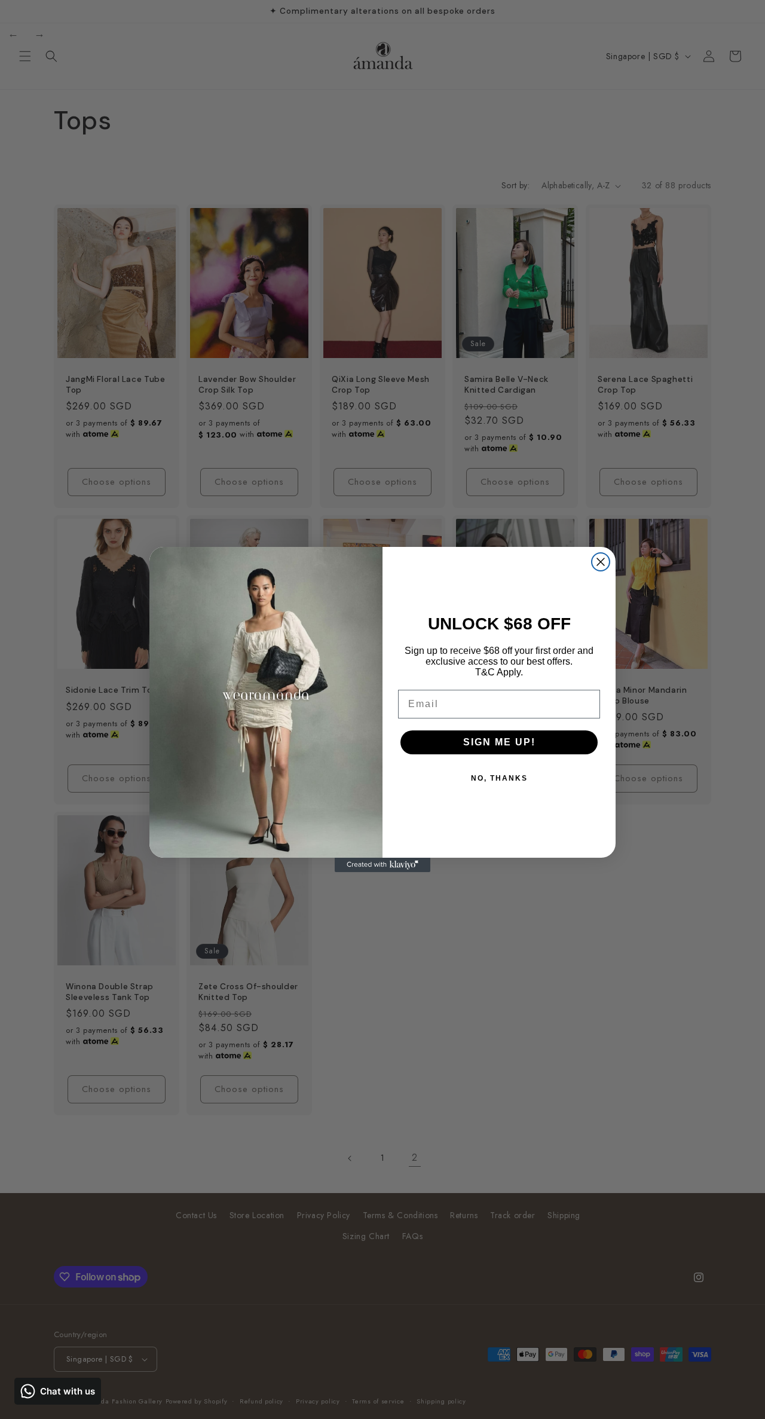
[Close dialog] (601, 562)
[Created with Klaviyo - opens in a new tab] (382, 865)
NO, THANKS (499, 778)
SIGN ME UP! (499, 742)
